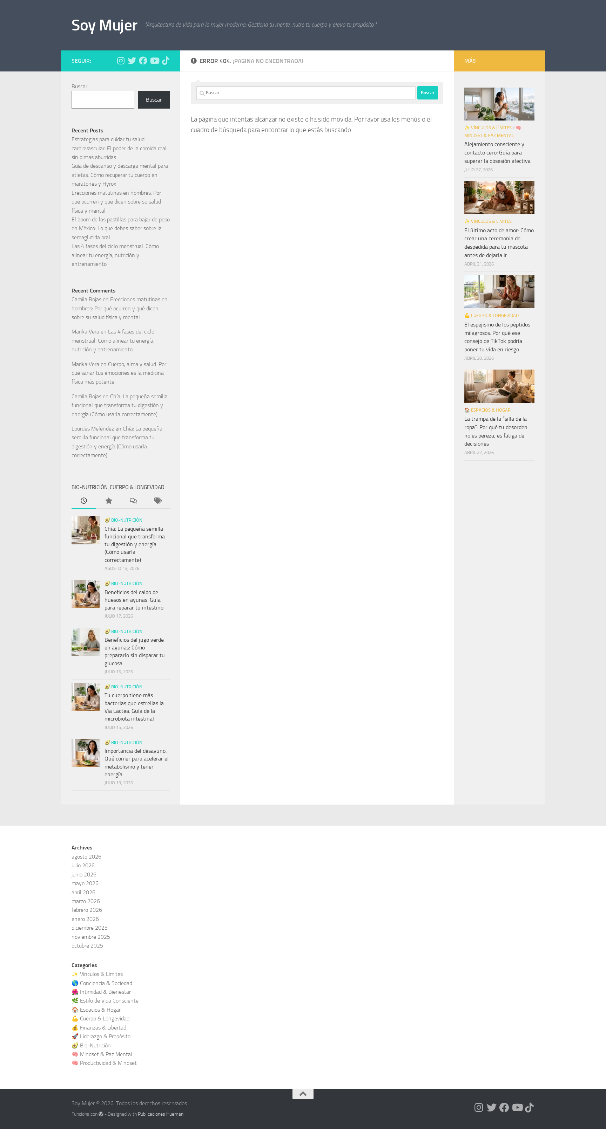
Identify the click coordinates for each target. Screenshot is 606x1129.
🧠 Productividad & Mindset (104, 1063)
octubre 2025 (87, 945)
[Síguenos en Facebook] (143, 60)
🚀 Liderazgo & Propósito (101, 1036)
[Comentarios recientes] (133, 501)
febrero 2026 (87, 910)
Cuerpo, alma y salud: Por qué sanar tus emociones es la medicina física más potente (119, 373)
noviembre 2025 (91, 937)
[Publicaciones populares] (108, 501)
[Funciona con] (101, 1113)
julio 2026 (83, 865)
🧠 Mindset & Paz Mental (102, 1054)
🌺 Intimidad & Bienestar (101, 992)
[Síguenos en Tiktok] (165, 60)
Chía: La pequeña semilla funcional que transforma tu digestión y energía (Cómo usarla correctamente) (120, 405)
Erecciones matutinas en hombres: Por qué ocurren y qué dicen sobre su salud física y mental (116, 202)
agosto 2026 (86, 856)
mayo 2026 (85, 883)
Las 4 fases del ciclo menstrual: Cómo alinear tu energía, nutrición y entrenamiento (115, 255)
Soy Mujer (104, 25)
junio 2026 (84, 874)
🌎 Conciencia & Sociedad (102, 983)
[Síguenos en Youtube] (154, 60)
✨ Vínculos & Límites (488, 127)
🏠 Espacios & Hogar (487, 410)
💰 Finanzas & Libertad (99, 1027)
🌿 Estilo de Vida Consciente (105, 1000)
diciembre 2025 (90, 927)
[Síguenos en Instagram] (120, 60)
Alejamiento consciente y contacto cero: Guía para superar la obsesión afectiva (497, 152)
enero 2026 (85, 919)
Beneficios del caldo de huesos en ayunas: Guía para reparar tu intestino (134, 600)
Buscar (79, 86)
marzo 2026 (86, 901)
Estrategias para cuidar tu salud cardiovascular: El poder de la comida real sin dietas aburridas (119, 148)
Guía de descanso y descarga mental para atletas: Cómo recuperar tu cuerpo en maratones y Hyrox (120, 175)
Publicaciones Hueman (160, 1114)
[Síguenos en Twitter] (132, 60)
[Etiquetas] (157, 501)
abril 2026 (83, 892)
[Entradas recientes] (84, 501)
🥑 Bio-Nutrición (123, 520)
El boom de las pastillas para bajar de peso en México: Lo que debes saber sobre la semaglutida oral (121, 228)
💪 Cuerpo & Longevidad (491, 315)
